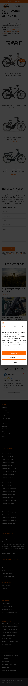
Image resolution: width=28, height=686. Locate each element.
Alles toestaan (14, 353)
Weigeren (14, 362)
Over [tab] (23, 326)
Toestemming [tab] (5, 326)
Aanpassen (13, 357)
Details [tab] (14, 326)
